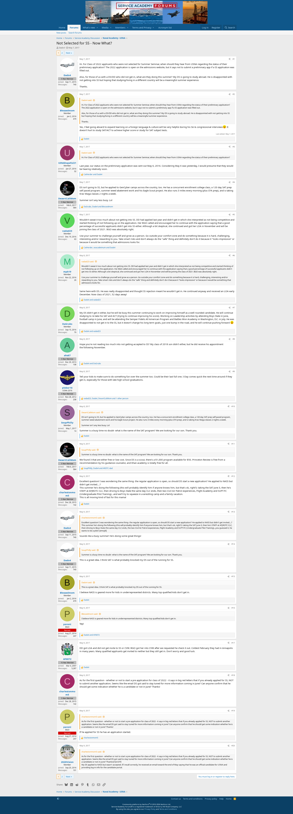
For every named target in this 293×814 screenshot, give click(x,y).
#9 (234, 371)
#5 (234, 214)
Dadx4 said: (86, 100)
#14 (233, 544)
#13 (233, 511)
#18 (233, 675)
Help (221, 798)
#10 (233, 406)
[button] (97, 27)
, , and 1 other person (106, 398)
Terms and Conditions (168, 809)
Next (68, 52)
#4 (234, 182)
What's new (89, 27)
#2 (234, 94)
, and (98, 206)
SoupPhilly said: (88, 449)
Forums (74, 27)
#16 (233, 608)
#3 (234, 146)
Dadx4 (62, 47)
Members (120, 27)
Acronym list (165, 27)
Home (62, 27)
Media (105, 27)
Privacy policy (211, 798)
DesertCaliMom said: (90, 412)
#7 (234, 307)
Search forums (75, 32)
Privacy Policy (150, 809)
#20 (233, 745)
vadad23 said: (87, 261)
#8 (234, 339)
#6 (234, 255)
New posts (61, 32)
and (93, 174)
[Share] (230, 59)
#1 (234, 59)
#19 (233, 710)
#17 (233, 643)
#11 (233, 444)
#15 (233, 576)
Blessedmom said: (89, 614)
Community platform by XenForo (146, 804)
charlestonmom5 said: (91, 517)
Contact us (176, 798)
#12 (233, 476)
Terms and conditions (193, 798)
